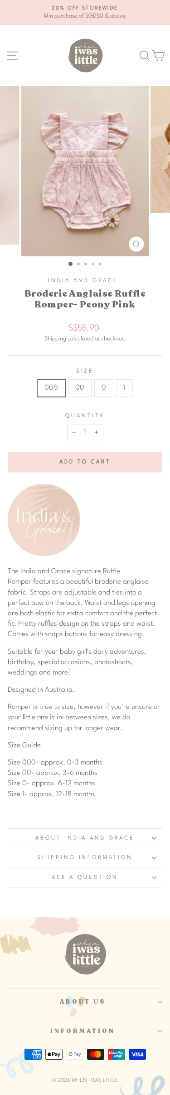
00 (79, 388)
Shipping (55, 339)
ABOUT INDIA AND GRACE (84, 838)
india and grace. (85, 280)
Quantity (85, 416)
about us (83, 1002)
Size (85, 371)
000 (51, 388)
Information (82, 1031)
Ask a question (85, 877)
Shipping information (85, 857)
